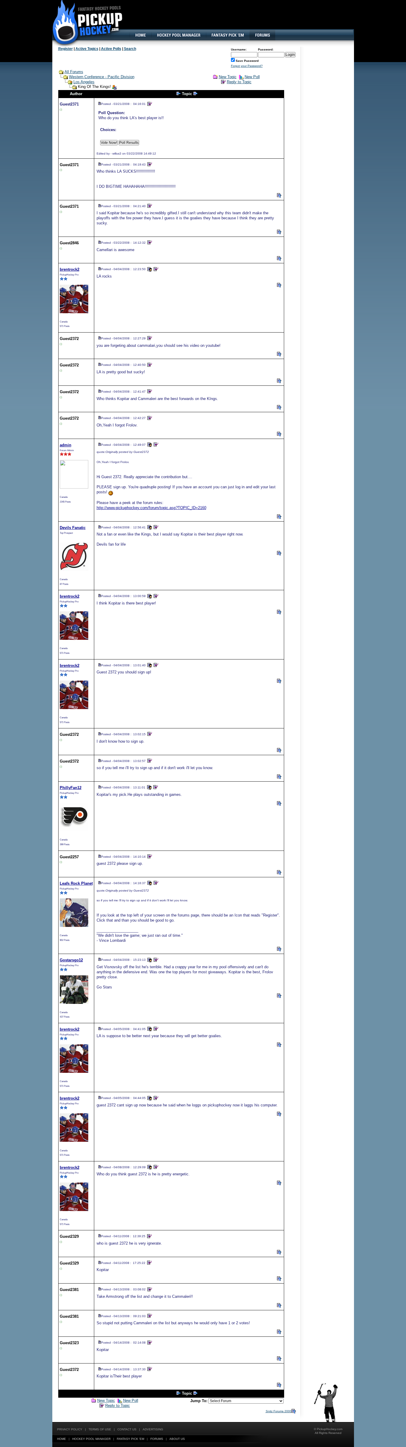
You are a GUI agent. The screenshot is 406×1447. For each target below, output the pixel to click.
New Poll (252, 77)
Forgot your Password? (247, 65)
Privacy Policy (69, 1429)
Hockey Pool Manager (91, 1438)
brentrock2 (69, 269)
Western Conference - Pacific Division (101, 77)
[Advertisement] (245, 19)
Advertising (153, 1429)
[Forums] (262, 35)
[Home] (140, 35)
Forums (156, 1438)
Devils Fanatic (73, 527)
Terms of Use (100, 1429)
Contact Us (126, 1429)
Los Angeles (84, 82)
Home (61, 1438)
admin (65, 445)
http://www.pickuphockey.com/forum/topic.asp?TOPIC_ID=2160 (151, 508)
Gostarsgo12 (71, 960)
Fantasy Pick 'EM (130, 1438)
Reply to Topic (239, 82)
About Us (177, 1438)
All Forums (73, 72)
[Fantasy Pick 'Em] (227, 35)
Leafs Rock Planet (76, 883)
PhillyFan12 (70, 787)
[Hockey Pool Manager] (178, 35)
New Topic (228, 77)
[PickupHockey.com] (84, 22)
